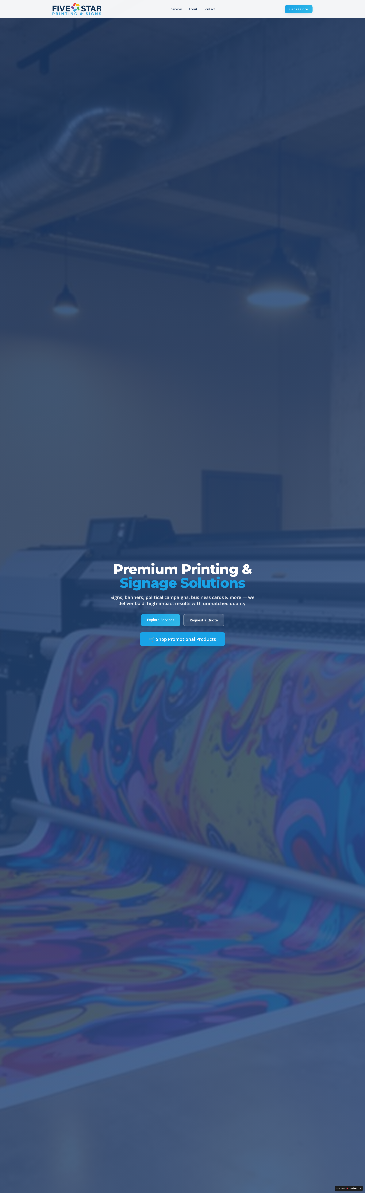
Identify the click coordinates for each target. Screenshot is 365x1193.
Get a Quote (298, 9)
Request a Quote (204, 620)
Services (176, 9)
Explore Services (160, 619)
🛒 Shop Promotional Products (182, 639)
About (193, 9)
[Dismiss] (360, 1188)
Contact (209, 9)
